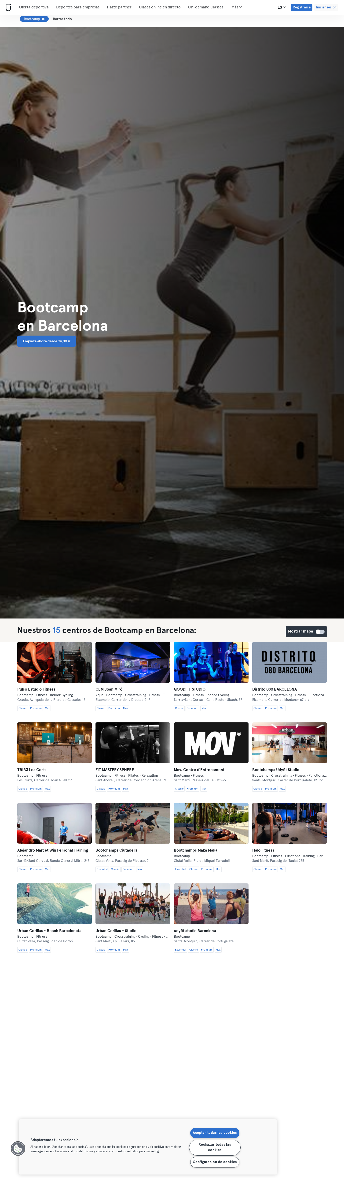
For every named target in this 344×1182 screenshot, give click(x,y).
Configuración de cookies (215, 1162)
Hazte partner (119, 7)
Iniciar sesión (326, 7)
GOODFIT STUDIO (189, 690)
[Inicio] (7, 7)
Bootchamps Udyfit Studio (275, 770)
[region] (148, 1147)
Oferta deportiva (34, 7)
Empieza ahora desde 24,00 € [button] (46, 341)
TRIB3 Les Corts (32, 770)
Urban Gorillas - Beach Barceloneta (49, 931)
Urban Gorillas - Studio (115, 931)
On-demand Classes (205, 7)
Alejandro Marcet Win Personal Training (52, 851)
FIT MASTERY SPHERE (114, 770)
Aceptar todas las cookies (215, 1132)
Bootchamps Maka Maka (195, 851)
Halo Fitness (263, 851)
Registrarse (302, 7)
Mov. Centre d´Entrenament (199, 770)
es (280, 8)
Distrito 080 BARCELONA (274, 690)
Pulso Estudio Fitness (36, 690)
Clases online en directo (160, 7)
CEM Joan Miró (108, 690)
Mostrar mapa (320, 632)
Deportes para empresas (77, 7)
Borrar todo (62, 19)
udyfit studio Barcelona (195, 931)
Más (235, 7)
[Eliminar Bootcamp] (43, 19)
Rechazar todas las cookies (215, 1147)
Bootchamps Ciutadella (116, 851)
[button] (18, 1148)
